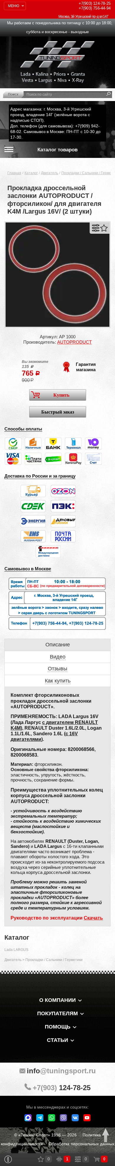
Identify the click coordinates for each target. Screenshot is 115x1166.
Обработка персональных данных (81, 1143)
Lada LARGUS (16, 950)
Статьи (57, 1040)
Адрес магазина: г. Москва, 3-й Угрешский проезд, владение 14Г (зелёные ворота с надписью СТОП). (50, 115)
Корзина (96, 1159)
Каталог (31, 173)
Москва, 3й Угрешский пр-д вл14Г (83, 17)
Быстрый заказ (57, 411)
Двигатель (49, 173)
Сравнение (78, 1159)
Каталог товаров (57, 150)
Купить (61, 395)
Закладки (41, 1159)
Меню (13, 6)
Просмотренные (59, 1159)
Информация (8, 1159)
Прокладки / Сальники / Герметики (54, 960)
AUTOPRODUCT (74, 342)
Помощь (57, 1027)
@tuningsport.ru (61, 1071)
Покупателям (57, 1013)
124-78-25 (95, 3)
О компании (57, 1000)
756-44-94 (95, 8)
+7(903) (62, 1088)
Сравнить (95, 228)
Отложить (104, 228)
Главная (14, 173)
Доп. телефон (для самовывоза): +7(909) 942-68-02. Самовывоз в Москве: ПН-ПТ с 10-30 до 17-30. (55, 132)
